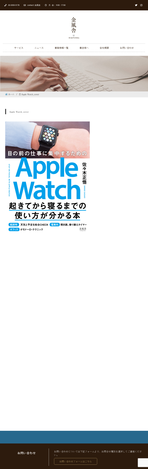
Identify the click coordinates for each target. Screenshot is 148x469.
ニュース (39, 47)
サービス (18, 47)
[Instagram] (141, 5)
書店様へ (84, 47)
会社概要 (104, 47)
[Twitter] (136, 5)
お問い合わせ (127, 47)
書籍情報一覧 (62, 47)
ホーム (11, 94)
